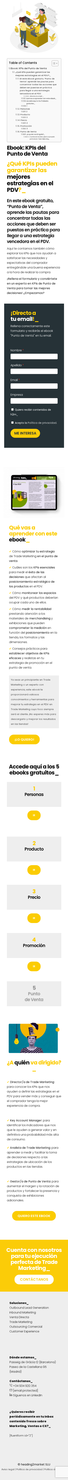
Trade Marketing (20, 1322)
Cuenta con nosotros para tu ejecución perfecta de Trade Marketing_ (42, 138)
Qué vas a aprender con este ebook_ (41, 98)
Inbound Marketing (22, 1312)
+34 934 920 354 (24, 1386)
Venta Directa (19, 1317)
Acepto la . (36, 423)
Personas (25, 109)
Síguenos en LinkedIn (27, 1395)
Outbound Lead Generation (29, 1308)
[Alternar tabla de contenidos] (53, 63)
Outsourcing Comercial (25, 1327)
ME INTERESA (25, 433)
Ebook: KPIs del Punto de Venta (29, 68)
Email (14, 380)
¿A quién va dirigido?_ (36, 134)
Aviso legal (7, 1469)
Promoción (26, 126)
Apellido (16, 365)
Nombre (16, 350)
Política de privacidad (42, 423)
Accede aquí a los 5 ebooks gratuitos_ (37, 102)
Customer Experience (24, 1331)
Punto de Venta (28, 131)
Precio (23, 120)
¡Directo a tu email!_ (36, 96)
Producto (25, 114)
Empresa (17, 395)
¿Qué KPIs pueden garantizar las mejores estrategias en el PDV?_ (33, 74)
